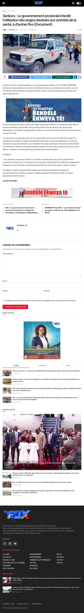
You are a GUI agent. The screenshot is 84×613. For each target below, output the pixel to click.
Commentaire (8, 254)
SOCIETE (60, 560)
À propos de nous (23, 604)
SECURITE (60, 557)
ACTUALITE (11, 11)
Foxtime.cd (13, 30)
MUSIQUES (34, 565)
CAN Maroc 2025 (9, 560)
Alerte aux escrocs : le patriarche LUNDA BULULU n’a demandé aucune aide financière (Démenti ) (46, 371)
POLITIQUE (34, 568)
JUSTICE (33, 563)
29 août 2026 (9, 467)
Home (4, 11)
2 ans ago (23, 30)
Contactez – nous (8, 604)
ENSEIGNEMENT (35, 554)
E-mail (6, 291)
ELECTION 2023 (8, 568)
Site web (47, 291)
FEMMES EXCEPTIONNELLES (40, 560)
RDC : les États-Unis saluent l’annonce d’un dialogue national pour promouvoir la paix (41, 482)
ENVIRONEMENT (36, 557)
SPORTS (60, 563)
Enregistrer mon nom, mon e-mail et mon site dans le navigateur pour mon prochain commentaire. (40, 300)
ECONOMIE (7, 565)
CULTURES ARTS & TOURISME (14, 563)
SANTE (59, 554)
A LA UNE (6, 554)
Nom (5, 281)
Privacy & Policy (36, 604)
